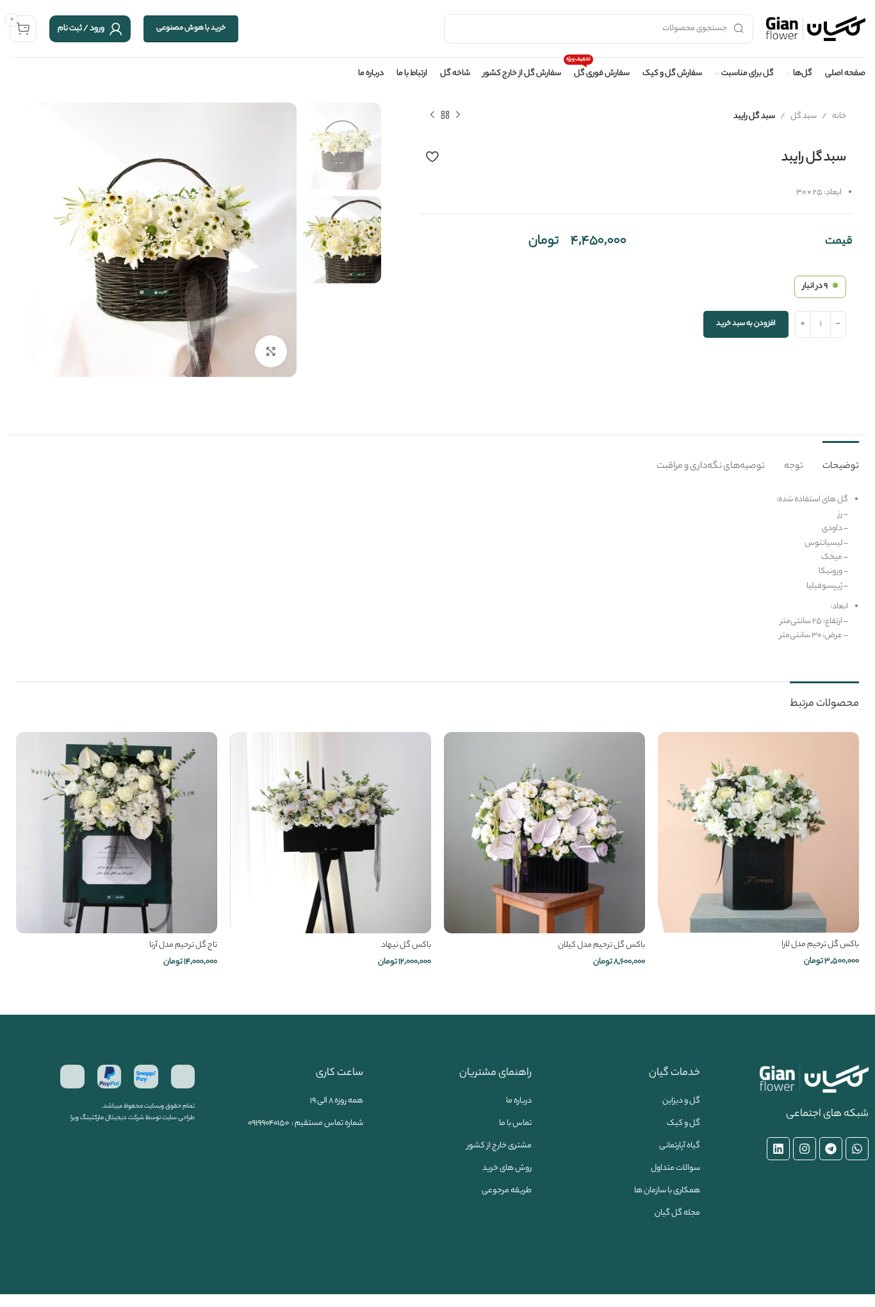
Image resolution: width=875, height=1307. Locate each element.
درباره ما (519, 1101)
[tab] (840, 460)
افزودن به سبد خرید (746, 323)
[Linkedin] (778, 1148)
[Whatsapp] (857, 1148)
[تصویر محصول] (758, 832)
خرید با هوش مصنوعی (190, 28)
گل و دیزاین (681, 1101)
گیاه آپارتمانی (679, 1146)
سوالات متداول (675, 1168)
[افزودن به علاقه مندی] (432, 156)
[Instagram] (804, 1148)
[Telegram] (830, 1148)
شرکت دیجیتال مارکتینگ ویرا (107, 1118)
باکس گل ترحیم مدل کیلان (601, 945)
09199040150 (268, 1123)
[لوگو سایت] (815, 28)
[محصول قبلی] (458, 115)
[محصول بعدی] (432, 115)
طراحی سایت (178, 1118)
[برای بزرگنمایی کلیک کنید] (271, 351)
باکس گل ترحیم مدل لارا (820, 944)
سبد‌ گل (803, 116)
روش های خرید (507, 1168)
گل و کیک (683, 1123)
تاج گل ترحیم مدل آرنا (183, 945)
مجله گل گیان (677, 1213)
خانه (839, 116)
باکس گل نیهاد (406, 945)
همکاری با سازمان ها (667, 1190)
